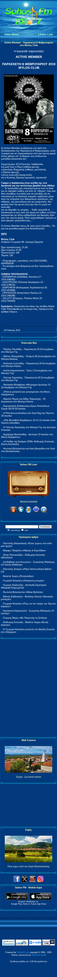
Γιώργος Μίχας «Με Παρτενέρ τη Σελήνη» (25, 617)
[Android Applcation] (17, 899)
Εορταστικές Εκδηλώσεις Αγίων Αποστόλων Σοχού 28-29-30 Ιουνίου (25, 407)
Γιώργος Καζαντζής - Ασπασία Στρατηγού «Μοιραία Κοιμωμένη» (23, 586)
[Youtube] (32, 881)
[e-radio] (35, 944)
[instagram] (40, 881)
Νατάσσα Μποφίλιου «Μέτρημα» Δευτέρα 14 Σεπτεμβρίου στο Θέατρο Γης (25, 386)
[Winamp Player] (28, 512)
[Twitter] (24, 881)
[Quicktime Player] (43, 512)
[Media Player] (20, 512)
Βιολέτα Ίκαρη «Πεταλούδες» (18, 576)
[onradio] (8, 944)
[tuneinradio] (48, 944)
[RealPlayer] (36, 512)
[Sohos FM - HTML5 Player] (13, 512)
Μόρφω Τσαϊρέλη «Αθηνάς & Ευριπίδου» (24, 550)
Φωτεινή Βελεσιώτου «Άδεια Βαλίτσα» (23, 592)
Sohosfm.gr (23, 952)
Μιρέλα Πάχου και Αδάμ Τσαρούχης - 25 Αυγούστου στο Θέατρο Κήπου (23, 400)
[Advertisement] (28, 688)
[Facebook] (16, 881)
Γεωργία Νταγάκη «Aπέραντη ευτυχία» (23, 580)
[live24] (22, 944)
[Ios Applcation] (40, 899)
